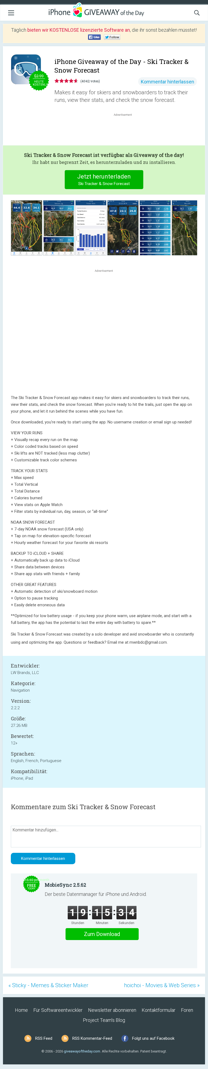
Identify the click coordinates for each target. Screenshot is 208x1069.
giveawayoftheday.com (82, 1051)
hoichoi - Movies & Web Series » (162, 985)
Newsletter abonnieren (112, 1010)
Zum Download (102, 934)
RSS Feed (43, 1038)
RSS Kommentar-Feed (92, 1038)
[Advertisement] (125, 130)
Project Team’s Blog (104, 1020)
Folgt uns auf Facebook (153, 1038)
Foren (187, 1010)
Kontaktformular (159, 1010)
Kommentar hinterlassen (167, 82)
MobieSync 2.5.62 (65, 885)
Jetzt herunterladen (104, 179)
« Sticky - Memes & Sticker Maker (48, 985)
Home (21, 1010)
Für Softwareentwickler (58, 1010)
